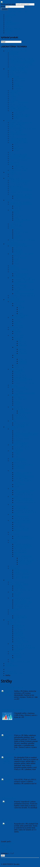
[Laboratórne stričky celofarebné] (7, 719)
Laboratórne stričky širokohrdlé (13, 688)
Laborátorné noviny (12, 23)
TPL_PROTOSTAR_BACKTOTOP (14, 860)
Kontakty (8, 31)
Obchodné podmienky (13, 29)
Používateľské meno (8, 4)
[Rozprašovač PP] (7, 824)
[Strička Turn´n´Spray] (7, 802)
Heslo (3, 7)
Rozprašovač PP (7, 820)
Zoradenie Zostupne (8, 843)
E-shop (7, 33)
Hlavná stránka (10, 15)
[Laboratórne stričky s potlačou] (7, 739)
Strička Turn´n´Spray (9, 798)
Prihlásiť (4, 9)
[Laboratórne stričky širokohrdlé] (7, 695)
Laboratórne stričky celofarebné (13, 710)
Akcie (7, 19)
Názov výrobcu (6, 851)
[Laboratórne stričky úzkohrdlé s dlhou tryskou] (7, 763)
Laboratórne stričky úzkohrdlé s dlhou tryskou (18, 754)
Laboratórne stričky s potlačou (12, 732)
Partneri (8, 27)
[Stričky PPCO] (7, 781)
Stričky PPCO (7, 776)
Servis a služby (10, 25)
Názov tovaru (5, 845)
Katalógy (8, 21)
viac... (22, 699)
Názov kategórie (6, 849)
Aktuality (8, 17)
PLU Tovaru (5, 847)
